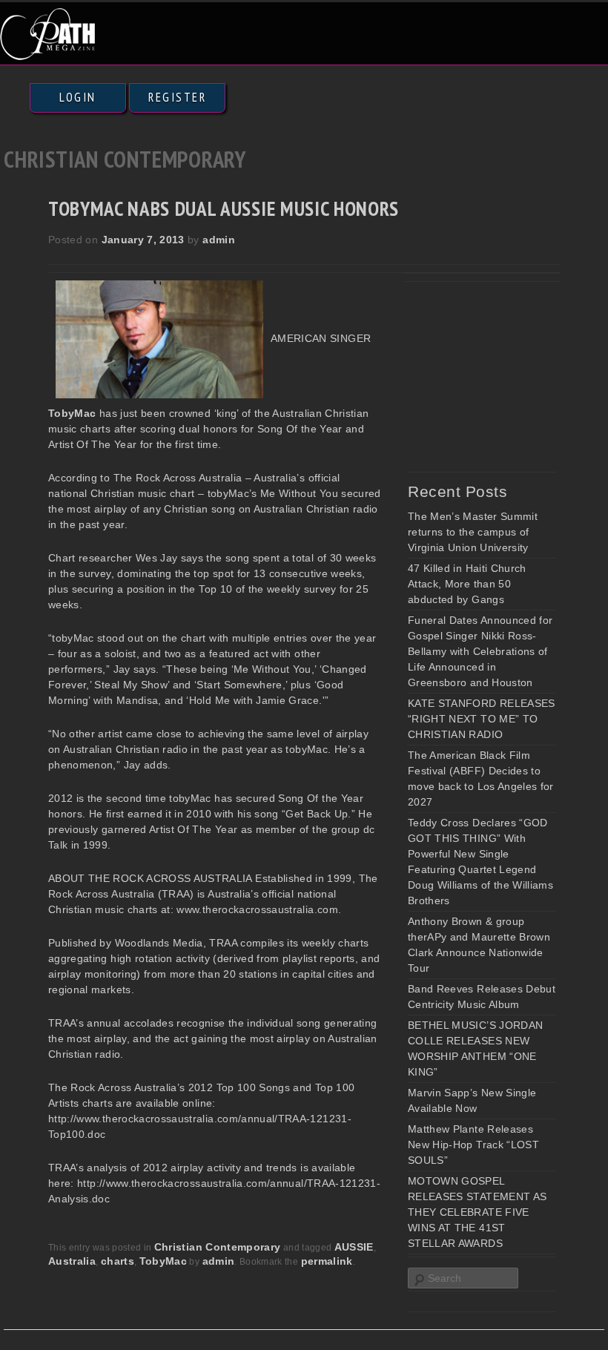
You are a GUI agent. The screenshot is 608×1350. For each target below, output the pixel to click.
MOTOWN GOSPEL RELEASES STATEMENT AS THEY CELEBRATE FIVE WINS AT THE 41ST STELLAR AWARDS (477, 1212)
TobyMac (163, 1261)
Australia (72, 1261)
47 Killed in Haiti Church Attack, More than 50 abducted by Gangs (467, 583)
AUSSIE (354, 1247)
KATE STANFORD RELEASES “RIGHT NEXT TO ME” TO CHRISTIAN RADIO (481, 718)
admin (218, 240)
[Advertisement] (508, 372)
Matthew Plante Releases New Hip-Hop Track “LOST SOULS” (473, 1144)
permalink (327, 1261)
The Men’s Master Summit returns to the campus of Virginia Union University (473, 531)
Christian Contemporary (217, 1247)
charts (117, 1261)
